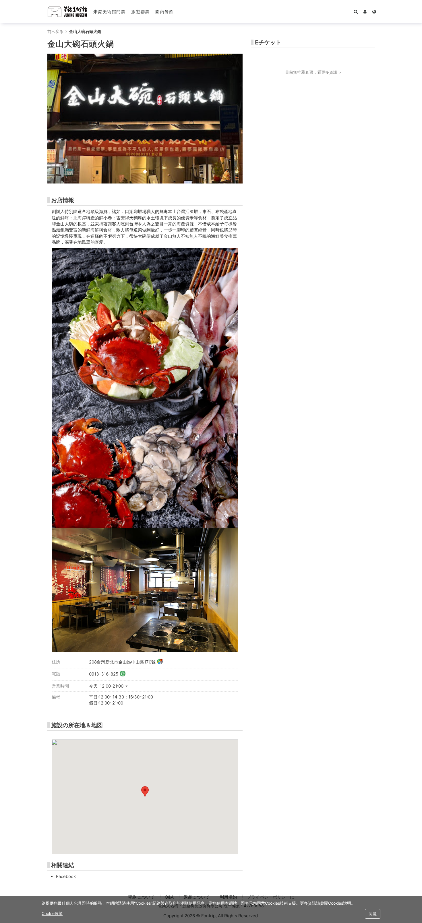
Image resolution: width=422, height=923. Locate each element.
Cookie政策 (52, 913)
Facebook (66, 876)
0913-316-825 (103, 674)
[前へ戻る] (67, 11)
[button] (365, 11)
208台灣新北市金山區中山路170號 (122, 661)
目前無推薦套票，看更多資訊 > (313, 72)
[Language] (374, 11)
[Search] (356, 11)
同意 (373, 913)
